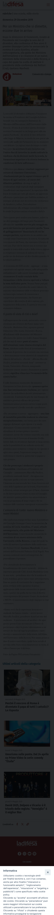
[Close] (48, 872)
